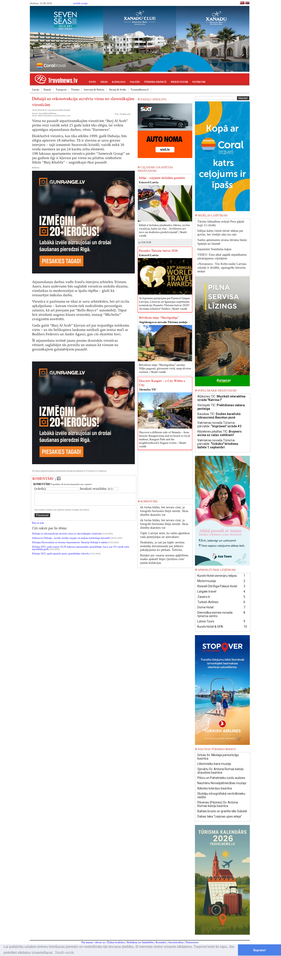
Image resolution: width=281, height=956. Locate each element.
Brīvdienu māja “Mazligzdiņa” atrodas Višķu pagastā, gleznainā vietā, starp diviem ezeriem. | (165, 368)
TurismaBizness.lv (140, 89)
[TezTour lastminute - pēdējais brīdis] (242, 216)
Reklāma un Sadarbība (140, 942)
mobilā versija (80, 3)
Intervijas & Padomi (94, 89)
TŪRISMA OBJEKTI (155, 82)
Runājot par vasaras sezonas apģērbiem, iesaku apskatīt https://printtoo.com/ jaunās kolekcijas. (164, 559)
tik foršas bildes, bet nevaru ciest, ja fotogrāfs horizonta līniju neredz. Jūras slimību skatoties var (164, 511)
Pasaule (47, 89)
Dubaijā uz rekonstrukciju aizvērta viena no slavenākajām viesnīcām (66, 533)
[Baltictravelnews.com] (247, 3)
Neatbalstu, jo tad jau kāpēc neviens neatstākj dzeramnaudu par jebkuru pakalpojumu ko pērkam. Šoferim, (162, 546)
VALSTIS (135, 82)
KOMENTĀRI (42, 478)
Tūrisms (75, 89)
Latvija (35, 89)
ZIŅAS (104, 82)
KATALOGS (118, 82)
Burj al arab (38, 523)
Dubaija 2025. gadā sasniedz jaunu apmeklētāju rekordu (60, 553)
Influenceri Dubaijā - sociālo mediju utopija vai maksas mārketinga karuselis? (71, 538)
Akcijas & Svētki (117, 89)
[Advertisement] (165, 473)
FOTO (92, 82)
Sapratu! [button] (259, 950)
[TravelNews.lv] (242, 3)
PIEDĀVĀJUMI (179, 82)
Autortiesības (176, 942)
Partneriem (192, 942)
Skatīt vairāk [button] (64, 952)
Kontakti (161, 942)
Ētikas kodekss (116, 942)
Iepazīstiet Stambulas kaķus (214, 249)
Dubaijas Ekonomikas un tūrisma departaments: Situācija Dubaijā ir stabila (69, 542)
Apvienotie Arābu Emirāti (59, 110)
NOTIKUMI (198, 82)
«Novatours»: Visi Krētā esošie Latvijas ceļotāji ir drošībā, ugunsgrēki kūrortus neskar (221, 267)
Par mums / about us (93, 942)
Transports (61, 89)
